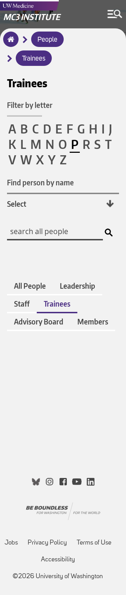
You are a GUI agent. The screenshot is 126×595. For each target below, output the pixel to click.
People (47, 39)
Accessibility (58, 559)
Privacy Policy (47, 543)
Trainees (34, 58)
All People (30, 285)
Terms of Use (94, 543)
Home (9, 44)
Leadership (77, 285)
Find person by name (40, 182)
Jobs (11, 543)
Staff (22, 303)
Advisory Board (38, 321)
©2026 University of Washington (58, 576)
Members (92, 321)
